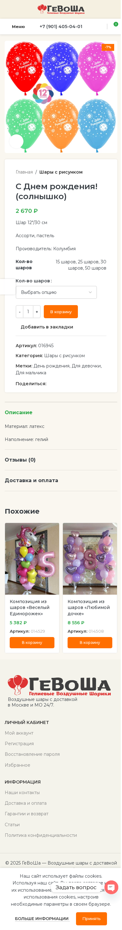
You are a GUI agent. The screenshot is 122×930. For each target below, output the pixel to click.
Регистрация (19, 743)
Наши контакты (22, 792)
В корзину (61, 311)
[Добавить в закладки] (53, 528)
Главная (24, 172)
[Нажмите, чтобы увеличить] (16, 141)
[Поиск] (101, 26)
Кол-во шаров (33, 281)
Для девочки (86, 366)
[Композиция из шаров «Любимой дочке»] (90, 559)
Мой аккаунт (19, 733)
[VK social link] (72, 383)
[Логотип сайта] (61, 9)
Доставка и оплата (26, 803)
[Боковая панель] (8, 287)
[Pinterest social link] (50, 383)
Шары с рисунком (61, 172)
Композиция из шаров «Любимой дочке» (89, 607)
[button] (32, 642)
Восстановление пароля (32, 754)
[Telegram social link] (80, 383)
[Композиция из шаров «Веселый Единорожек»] (32, 559)
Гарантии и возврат (26, 814)
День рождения (51, 366)
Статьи (12, 824)
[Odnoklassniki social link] (57, 383)
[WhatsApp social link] (65, 383)
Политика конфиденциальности (41, 835)
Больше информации (42, 918)
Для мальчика (31, 373)
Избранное (17, 765)
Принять (91, 918)
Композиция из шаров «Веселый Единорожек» (29, 607)
